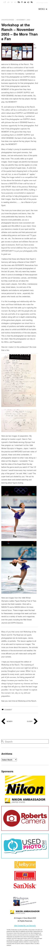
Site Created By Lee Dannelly (25, 925)
